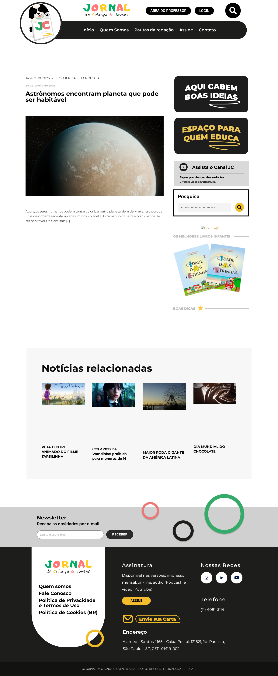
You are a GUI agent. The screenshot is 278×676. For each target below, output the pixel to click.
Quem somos (55, 586)
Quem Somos (114, 29)
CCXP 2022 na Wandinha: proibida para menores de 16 (109, 454)
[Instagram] (206, 578)
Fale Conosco (55, 593)
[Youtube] (236, 578)
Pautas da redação (154, 29)
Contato (207, 29)
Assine (186, 29)
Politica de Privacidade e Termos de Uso (67, 602)
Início (88, 29)
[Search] (239, 207)
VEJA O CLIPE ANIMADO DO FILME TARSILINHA (60, 452)
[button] (233, 10)
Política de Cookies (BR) (68, 612)
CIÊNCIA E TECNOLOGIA (81, 78)
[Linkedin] (222, 578)
